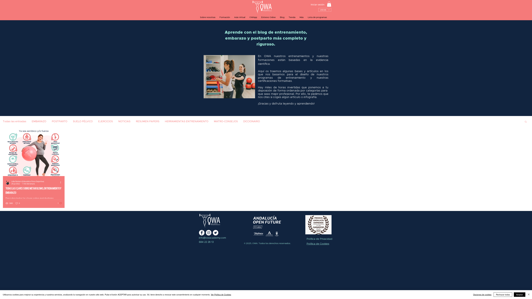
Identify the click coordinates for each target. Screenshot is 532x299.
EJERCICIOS (105, 121)
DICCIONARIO (251, 121)
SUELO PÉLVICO (83, 121)
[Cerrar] (528, 294)
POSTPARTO (59, 121)
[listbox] (324, 10)
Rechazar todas (503, 294)
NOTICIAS (124, 121)
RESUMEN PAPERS (147, 121)
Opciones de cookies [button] (482, 294)
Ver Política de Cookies (221, 294)
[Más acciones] (61, 182)
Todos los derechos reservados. (274, 243)
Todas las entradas (14, 121)
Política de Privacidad (319, 239)
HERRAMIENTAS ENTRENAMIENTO (186, 121)
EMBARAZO (39, 121)
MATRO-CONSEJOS (226, 121)
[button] (329, 4)
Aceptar (519, 294)
